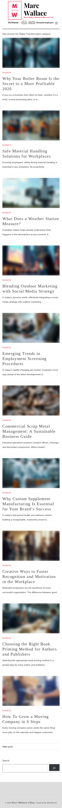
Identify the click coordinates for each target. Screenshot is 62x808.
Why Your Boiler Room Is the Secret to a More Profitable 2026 (30, 83)
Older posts (7, 747)
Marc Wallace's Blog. (23, 802)
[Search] (54, 767)
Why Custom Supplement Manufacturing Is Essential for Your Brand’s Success (28, 503)
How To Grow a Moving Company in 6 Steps (25, 719)
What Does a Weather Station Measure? (30, 221)
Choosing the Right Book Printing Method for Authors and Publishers (29, 649)
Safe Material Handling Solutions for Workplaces (26, 154)
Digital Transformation (30, 34)
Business (6, 72)
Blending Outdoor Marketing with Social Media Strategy (30, 289)
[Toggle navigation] (56, 23)
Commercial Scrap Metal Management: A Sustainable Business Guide (29, 431)
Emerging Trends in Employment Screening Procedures (24, 358)
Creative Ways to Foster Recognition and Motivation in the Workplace (29, 576)
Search (6, 760)
